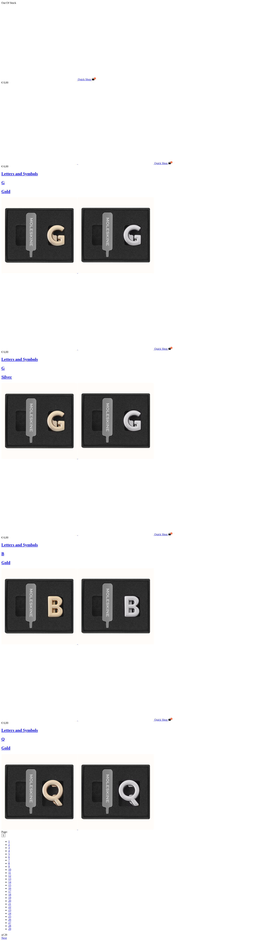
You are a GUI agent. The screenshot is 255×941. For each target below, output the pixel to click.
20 (9, 900)
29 (9, 928)
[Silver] (116, 272)
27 (9, 922)
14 (9, 882)
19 (9, 897)
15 (9, 885)
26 (9, 919)
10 (9, 869)
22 (9, 907)
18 (9, 894)
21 (9, 903)
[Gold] (39, 272)
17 (9, 891)
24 (9, 913)
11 (9, 872)
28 (9, 925)
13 (9, 878)
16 (9, 888)
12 (9, 875)
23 (9, 910)
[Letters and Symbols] (77, 163)
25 (9, 916)
